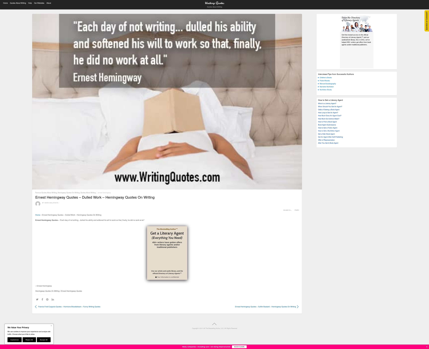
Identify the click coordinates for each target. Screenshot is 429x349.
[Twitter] (38, 299)
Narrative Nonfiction (327, 86)
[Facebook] (43, 299)
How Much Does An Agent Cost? (329, 115)
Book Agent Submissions (327, 124)
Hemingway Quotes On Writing (69, 192)
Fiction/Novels (325, 80)
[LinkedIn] (53, 299)
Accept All (44, 340)
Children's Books (326, 77)
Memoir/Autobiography (328, 83)
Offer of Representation (326, 140)
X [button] (426, 347)
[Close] (51, 325)
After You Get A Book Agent (328, 143)
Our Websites (39, 3)
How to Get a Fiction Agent (327, 128)
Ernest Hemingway (104, 192)
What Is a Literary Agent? (327, 103)
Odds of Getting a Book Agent (328, 109)
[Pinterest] (48, 299)
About (48, 3)
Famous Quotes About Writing (46, 192)
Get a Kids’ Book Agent (326, 134)
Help (30, 3)
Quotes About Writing (18, 3)
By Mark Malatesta (50, 203)
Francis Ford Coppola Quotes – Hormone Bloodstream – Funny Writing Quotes (69, 306)
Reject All (29, 340)
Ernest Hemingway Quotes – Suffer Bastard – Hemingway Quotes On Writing (235, 306)
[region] (29, 334)
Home (5, 3)
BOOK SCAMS (239, 347)
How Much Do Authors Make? (328, 118)
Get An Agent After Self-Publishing (330, 137)
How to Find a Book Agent (327, 121)
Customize (15, 340)
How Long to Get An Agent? (328, 112)
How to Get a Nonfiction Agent (329, 131)
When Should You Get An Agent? (330, 106)
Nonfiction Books (326, 89)
